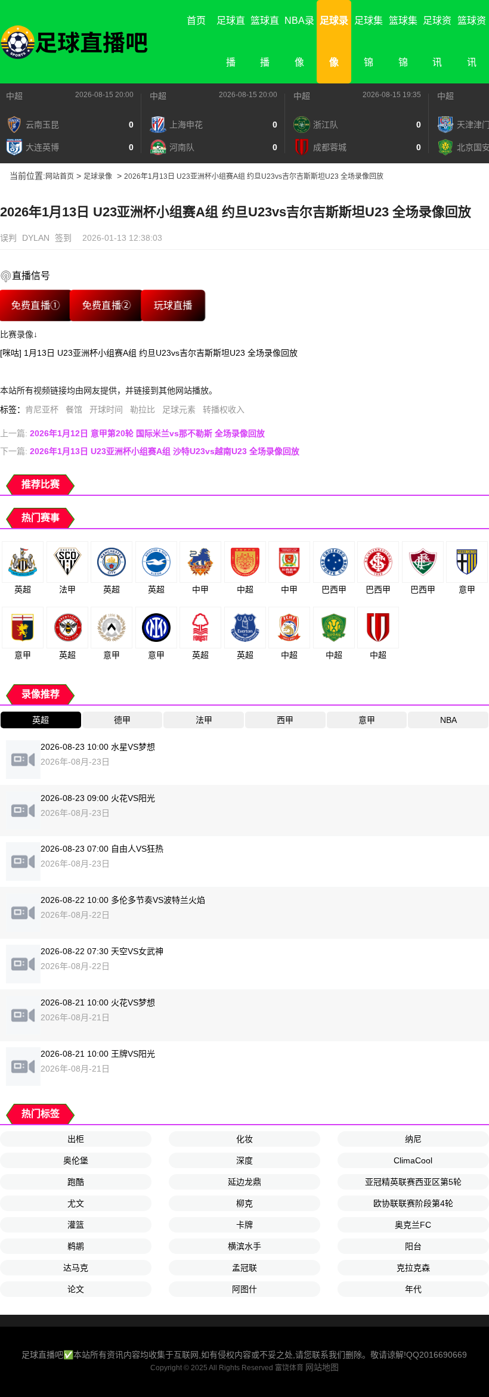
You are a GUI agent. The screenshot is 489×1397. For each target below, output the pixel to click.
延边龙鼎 (244, 1182)
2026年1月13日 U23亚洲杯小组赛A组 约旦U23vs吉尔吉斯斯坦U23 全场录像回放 (253, 176)
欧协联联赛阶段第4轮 (413, 1203)
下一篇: (149, 451)
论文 (75, 1289)
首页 (196, 20)
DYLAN (35, 238)
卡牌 (244, 1225)
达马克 (75, 1267)
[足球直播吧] (74, 42)
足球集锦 (368, 41)
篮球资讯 (471, 41)
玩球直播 (173, 305)
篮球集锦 (403, 41)
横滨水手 (244, 1246)
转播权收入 (223, 409)
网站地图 (322, 1367)
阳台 (413, 1246)
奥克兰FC (413, 1225)
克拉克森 (413, 1267)
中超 (14, 96)
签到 (63, 238)
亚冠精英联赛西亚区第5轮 (413, 1182)
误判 (8, 238)
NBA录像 (299, 41)
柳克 (244, 1203)
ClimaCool (413, 1160)
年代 (413, 1289)
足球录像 (334, 41)
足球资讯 (437, 41)
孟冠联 (244, 1267)
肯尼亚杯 (41, 409)
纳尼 (413, 1139)
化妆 (244, 1139)
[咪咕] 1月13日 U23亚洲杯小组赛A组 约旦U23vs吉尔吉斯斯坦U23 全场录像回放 (149, 353)
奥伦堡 (75, 1160)
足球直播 (230, 41)
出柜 (75, 1139)
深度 (244, 1160)
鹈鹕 (75, 1246)
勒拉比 (142, 409)
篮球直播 (264, 41)
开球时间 (106, 409)
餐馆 (74, 409)
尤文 (75, 1203)
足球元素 (179, 409)
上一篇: (132, 433)
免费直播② (106, 305)
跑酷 (75, 1182)
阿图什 (244, 1289)
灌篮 (75, 1225)
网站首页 (59, 176)
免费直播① (35, 305)
